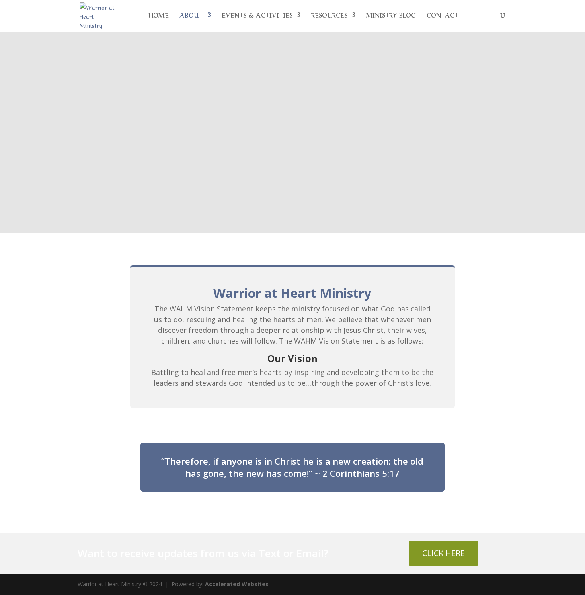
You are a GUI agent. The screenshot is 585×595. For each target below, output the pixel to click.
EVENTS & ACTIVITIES (257, 15)
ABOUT (191, 15)
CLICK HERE (443, 553)
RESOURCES (329, 15)
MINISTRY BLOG (391, 15)
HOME (158, 15)
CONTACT (442, 15)
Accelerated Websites (237, 584)
